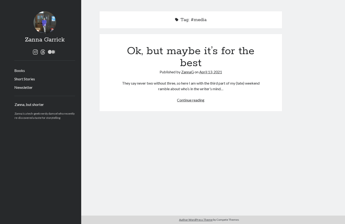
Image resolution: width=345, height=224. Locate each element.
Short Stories (24, 79)
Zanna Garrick (45, 40)
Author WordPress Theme (196, 219)
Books (19, 70)
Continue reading (190, 100)
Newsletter (23, 87)
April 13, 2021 (210, 72)
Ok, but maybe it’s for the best (190, 57)
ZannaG (187, 72)
